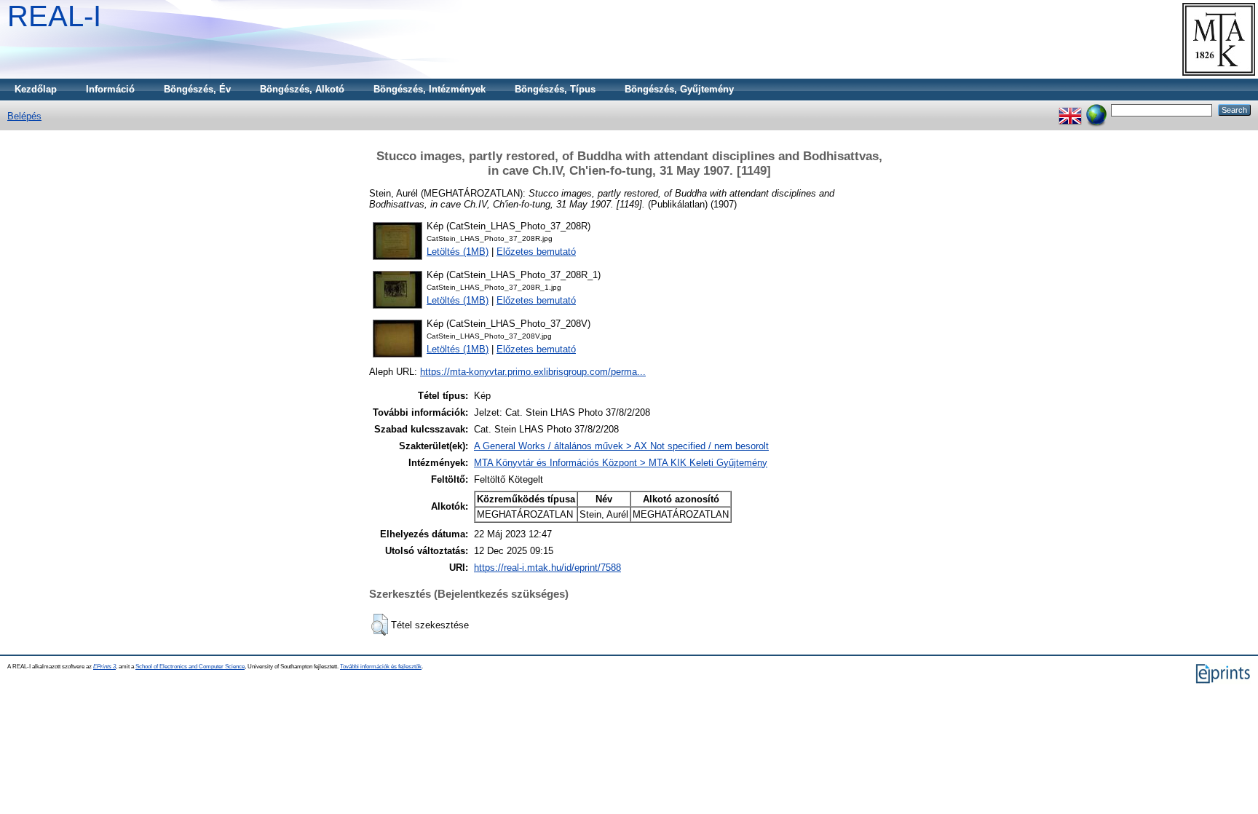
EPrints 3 (104, 666)
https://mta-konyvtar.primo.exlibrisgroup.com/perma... (533, 371)
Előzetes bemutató (536, 251)
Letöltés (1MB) (457, 251)
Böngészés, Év (197, 89)
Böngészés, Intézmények (429, 89)
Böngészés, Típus (555, 89)
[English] (1070, 109)
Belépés (24, 116)
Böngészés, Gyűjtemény (679, 89)
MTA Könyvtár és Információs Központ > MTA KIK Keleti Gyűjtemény (620, 462)
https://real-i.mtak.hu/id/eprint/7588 (547, 567)
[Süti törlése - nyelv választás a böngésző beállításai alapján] (1096, 109)
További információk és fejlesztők (381, 666)
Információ (110, 89)
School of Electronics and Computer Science (190, 666)
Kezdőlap (36, 89)
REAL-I (54, 16)
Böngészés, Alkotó (302, 89)
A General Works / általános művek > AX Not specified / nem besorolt (621, 445)
